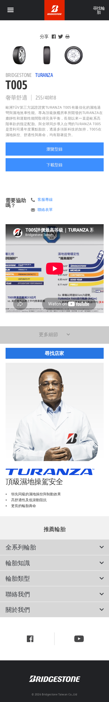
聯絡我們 (18, 594)
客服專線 (45, 199)
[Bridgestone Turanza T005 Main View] (19, 55)
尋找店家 (54, 353)
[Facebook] (53, 36)
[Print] (67, 36)
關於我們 (18, 609)
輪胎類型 (18, 578)
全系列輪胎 (21, 547)
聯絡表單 (45, 209)
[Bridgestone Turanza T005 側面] (73, 55)
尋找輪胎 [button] (98, 10)
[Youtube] (79, 638)
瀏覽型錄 (54, 149)
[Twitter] (60, 36)
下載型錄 (54, 164)
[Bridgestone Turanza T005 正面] (46, 55)
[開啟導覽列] (10, 10)
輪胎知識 (18, 563)
